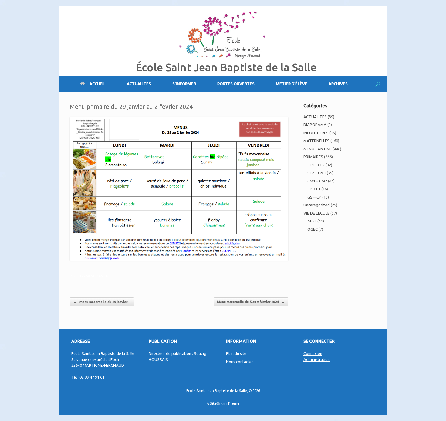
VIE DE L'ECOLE (316, 213)
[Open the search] (378, 84)
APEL (311, 221)
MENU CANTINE (98, 276)
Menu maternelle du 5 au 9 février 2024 (251, 302)
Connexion (312, 353)
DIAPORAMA (314, 124)
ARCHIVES (338, 84)
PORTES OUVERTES (236, 84)
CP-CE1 (313, 189)
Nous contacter (239, 361)
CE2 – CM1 (316, 173)
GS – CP (314, 197)
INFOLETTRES (316, 133)
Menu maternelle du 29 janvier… (102, 302)
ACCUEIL (98, 84)
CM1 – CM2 (317, 181)
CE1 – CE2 (316, 165)
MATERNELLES (316, 141)
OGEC (312, 229)
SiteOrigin (218, 403)
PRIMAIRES (313, 157)
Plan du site (236, 353)
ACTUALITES (139, 84)
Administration (316, 359)
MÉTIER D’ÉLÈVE (291, 84)
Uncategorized (316, 205)
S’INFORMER (184, 84)
